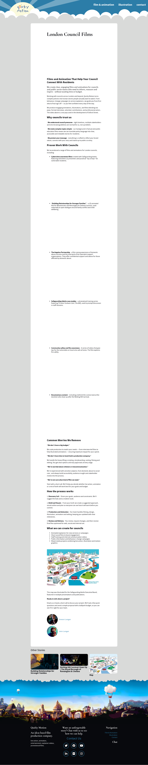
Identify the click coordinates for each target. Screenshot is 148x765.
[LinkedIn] (66, 753)
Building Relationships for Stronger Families (42, 672)
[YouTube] (81, 745)
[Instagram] (81, 753)
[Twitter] (66, 745)
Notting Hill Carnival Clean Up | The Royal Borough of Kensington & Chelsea (73, 669)
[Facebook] (74, 745)
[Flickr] (74, 753)
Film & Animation (104, 5)
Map (91, 675)
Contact (141, 5)
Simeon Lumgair (65, 619)
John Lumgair (64, 631)
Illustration (125, 5)
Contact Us (74, 739)
